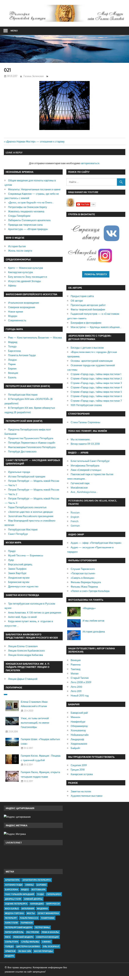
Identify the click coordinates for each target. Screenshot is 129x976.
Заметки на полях (81, 791)
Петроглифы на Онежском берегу (27, 207)
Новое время (15, 311)
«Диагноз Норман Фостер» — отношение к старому (35, 141)
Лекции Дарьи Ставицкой (22, 678)
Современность (17, 320)
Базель (12, 377)
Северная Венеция (47, 937)
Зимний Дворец (33, 899)
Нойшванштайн (80, 734)
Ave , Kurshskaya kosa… (84, 492)
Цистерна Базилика (28, 946)
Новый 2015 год (80, 695)
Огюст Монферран (48, 913)
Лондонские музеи (18, 577)
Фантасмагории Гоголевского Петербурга (31, 447)
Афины (12, 285)
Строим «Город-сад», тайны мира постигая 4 (96, 387)
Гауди (40, 894)
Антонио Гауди (13, 885)
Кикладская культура (20, 272)
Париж (12, 364)
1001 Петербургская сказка (86, 405)
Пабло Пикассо (29, 918)
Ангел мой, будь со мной (22, 617)
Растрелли (33, 932)
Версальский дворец (20, 564)
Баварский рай (79, 712)
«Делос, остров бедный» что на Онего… (31, 202)
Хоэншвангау (78, 730)
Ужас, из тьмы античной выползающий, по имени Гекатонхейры (35, 723)
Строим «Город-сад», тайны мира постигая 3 (96, 383)
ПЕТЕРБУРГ (11, 918)
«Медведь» (89, 608)
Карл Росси (53, 903)
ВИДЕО (25, 889)
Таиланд (75, 669)
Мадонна (42, 908)
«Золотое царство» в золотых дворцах (30, 511)
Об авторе (77, 300)
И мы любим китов (93, 620)
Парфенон (27, 922)
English (75, 516)
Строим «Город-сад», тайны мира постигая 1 (96, 374)
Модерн (12, 316)
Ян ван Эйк (24, 951)
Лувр (11, 560)
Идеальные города (19, 472)
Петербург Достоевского (22, 451)
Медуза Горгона (14, 913)
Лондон (12, 359)
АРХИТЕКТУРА (12, 880)
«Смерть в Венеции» (82, 577)
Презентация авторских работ (88, 305)
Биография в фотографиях (86, 322)
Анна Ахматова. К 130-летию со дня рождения (34, 612)
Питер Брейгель (14, 932)
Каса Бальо (12, 908)
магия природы (43, 951)
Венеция (13, 373)
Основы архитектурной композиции (92, 360)
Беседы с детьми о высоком (87, 347)
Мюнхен (75, 717)
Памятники (47, 918)
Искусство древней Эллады (24, 281)
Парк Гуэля (11, 922)
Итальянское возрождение (23, 302)
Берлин (12, 368)
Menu (14, 30)
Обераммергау (79, 726)
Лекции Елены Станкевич (23, 646)
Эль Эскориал (51, 946)
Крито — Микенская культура (25, 267)
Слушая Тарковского (83, 569)
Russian (75, 512)
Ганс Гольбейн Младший (19, 894)
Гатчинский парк (80, 483)
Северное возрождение (21, 307)
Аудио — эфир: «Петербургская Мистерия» (96, 542)
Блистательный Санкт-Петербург (90, 461)
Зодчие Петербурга (16, 903)
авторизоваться (90, 163)
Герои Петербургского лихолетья (27, 507)
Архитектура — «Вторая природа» (28, 229)
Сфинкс (46, 941)
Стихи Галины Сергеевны (85, 422)
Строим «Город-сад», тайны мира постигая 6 (96, 396)
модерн (9, 956)
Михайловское (79, 487)
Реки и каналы (50, 932)
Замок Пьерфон (17, 568)
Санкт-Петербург (18, 533)
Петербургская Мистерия (22, 394)
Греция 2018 (78, 769)
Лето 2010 (76, 686)
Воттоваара (39, 889)
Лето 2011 (76, 691)
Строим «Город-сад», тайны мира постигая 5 (96, 391)
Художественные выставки (86, 795)
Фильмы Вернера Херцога (86, 582)
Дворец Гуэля (13, 899)
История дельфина (94, 631)
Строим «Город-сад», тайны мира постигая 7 (96, 400)
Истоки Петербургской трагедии (26, 476)
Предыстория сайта (82, 296)
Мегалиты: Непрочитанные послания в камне (34, 189)
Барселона (14, 350)
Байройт (75, 748)
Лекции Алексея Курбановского (26, 650)
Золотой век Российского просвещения (30, 516)
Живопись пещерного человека (26, 211)
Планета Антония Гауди (22, 355)
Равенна (75, 664)
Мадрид (12, 342)
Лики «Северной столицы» (86, 469)
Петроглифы (42, 927)
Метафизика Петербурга (85, 465)
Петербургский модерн (18, 927)
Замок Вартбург (17, 573)
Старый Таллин (80, 677)
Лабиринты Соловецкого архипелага (29, 220)
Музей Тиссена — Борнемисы (25, 555)
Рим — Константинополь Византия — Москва (35, 337)
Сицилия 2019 (79, 765)
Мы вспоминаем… (81, 439)
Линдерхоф (77, 739)
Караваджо (37, 903)
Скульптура (11, 941)
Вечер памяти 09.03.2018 (85, 443)
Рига (7, 937)
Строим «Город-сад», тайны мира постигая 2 (96, 378)
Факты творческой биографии (88, 309)
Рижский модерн (23, 937)
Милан (74, 673)
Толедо (12, 346)
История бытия (17, 246)
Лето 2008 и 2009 (81, 682)
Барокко (41, 885)
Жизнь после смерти (20, 250)
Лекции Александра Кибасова (25, 655)
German (75, 525)
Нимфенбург (78, 721)
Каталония (28, 908)
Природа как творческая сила (25, 224)
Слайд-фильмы (30, 941)
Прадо (11, 551)
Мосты (31, 913)
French (74, 521)
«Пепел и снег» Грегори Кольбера (90, 591)
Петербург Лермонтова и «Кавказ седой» (31, 442)
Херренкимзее (79, 743)
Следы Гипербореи (19, 215)
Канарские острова (82, 774)
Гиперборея (54, 894)
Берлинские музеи (18, 582)
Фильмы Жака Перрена (84, 586)
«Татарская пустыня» (83, 573)
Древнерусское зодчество (23, 586)
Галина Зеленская (34, 76)
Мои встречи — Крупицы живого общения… (96, 327)
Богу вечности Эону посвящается (27, 276)
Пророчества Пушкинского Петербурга (30, 438)
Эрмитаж (10, 951)
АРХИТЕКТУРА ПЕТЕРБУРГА (37, 880)
